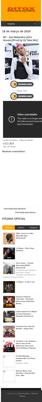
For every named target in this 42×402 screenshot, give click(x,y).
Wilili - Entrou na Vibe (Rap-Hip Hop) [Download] (24, 235)
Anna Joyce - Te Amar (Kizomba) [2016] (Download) (24, 265)
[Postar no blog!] (6, 143)
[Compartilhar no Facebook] (11, 143)
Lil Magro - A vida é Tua (25, 282)
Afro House (11, 147)
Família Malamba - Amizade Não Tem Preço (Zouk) (25, 358)
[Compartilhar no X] (8, 143)
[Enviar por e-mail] (4, 143)
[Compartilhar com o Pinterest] (13, 143)
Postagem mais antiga (25, 212)
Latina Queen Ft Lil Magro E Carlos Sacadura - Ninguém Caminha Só (26, 314)
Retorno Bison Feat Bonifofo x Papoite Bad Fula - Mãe (25, 373)
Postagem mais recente (15, 209)
